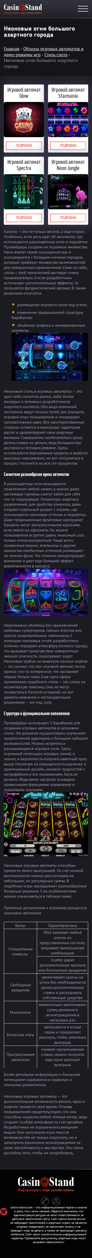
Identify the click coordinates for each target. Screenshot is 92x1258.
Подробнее (24, 145)
